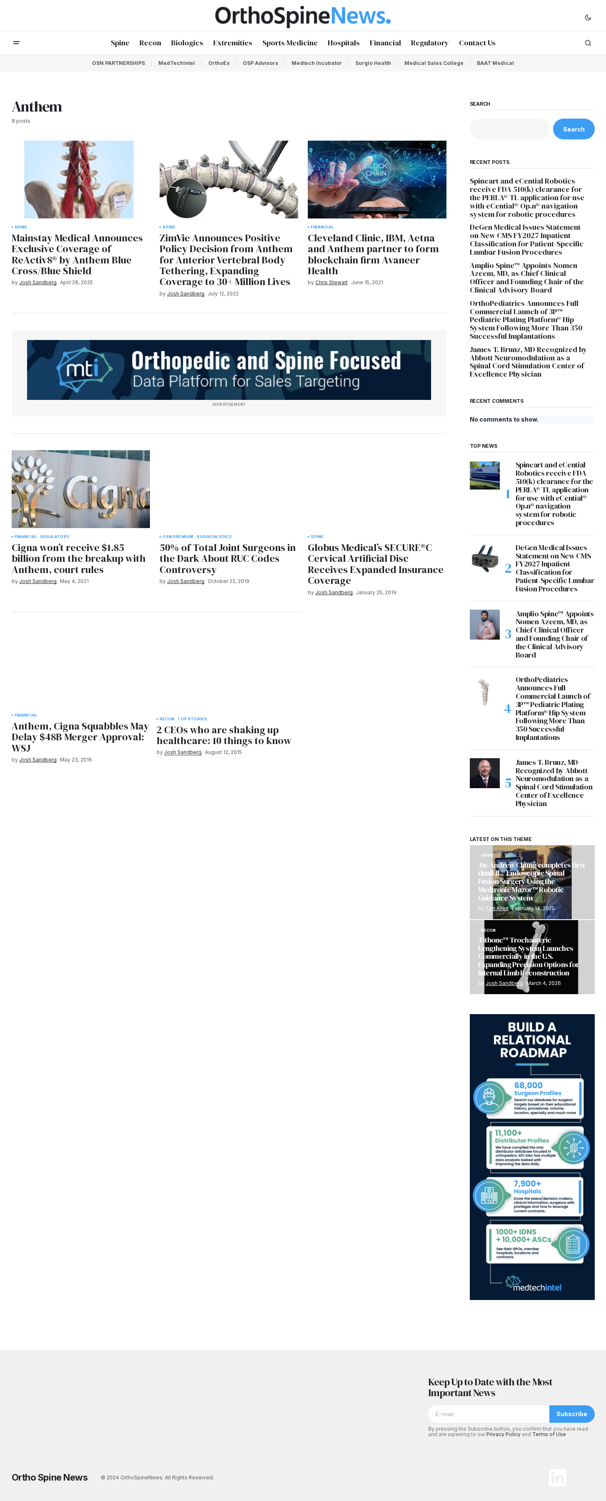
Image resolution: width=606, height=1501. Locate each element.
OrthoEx (218, 63)
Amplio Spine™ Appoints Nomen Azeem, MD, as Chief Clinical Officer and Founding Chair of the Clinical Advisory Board (527, 277)
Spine (21, 227)
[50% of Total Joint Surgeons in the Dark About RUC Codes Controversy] (229, 489)
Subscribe (571, 1413)
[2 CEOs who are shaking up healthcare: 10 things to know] (229, 669)
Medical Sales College (434, 63)
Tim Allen (497, 908)
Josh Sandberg (504, 983)
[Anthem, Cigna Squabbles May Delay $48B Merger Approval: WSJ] (81, 668)
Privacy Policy (503, 1434)
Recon (167, 719)
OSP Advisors (260, 63)
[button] (588, 17)
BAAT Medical (495, 63)
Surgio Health (373, 63)
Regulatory (55, 537)
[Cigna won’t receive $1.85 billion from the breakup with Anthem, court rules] (81, 489)
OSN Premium (177, 537)
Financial (322, 227)
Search (480, 104)
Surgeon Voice (214, 537)
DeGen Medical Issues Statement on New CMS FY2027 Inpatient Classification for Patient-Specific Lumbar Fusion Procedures (527, 239)
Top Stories (192, 719)
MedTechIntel (176, 63)
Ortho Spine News (50, 1477)
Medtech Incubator (317, 63)
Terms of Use (549, 1434)
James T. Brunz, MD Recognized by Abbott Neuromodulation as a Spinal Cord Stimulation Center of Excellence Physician (528, 361)
